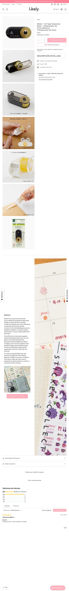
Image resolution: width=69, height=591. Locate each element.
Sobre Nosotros (6, 4)
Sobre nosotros (10, 464)
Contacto (19, 4)
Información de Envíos (12, 458)
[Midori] (17, 379)
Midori (38, 19)
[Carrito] (65, 9)
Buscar (13, 4)
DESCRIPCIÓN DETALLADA (49, 56)
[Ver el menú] (3, 9)
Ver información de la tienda (45, 79)
